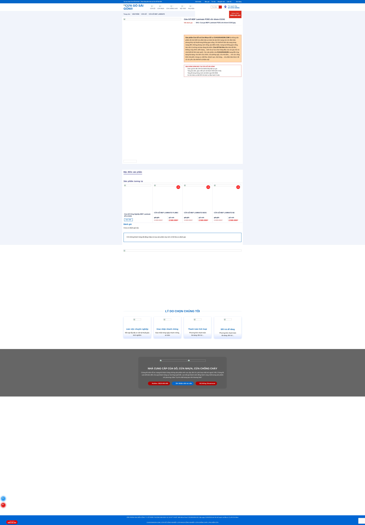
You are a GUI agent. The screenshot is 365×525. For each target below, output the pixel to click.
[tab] (133, 172)
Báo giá (207, 1)
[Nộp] (220, 7)
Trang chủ (127, 14)
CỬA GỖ (144, 14)
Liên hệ (229, 1)
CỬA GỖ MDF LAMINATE (157, 14)
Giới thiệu (198, 1)
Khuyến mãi (221, 1)
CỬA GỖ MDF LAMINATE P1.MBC (166, 212)
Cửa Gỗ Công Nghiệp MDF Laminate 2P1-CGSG (137, 215)
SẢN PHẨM (135, 14)
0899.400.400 (235, 15)
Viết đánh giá (188, 22)
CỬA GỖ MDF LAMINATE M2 (224, 212)
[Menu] (208, 7)
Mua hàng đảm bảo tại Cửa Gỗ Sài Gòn (151, 1)
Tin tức (213, 1)
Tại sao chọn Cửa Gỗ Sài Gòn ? (132, 1)
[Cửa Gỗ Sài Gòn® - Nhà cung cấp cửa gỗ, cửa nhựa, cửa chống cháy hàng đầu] (135, 7)
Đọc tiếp (128, 219)
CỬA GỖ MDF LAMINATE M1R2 (195, 212)
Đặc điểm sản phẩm (133, 172)
